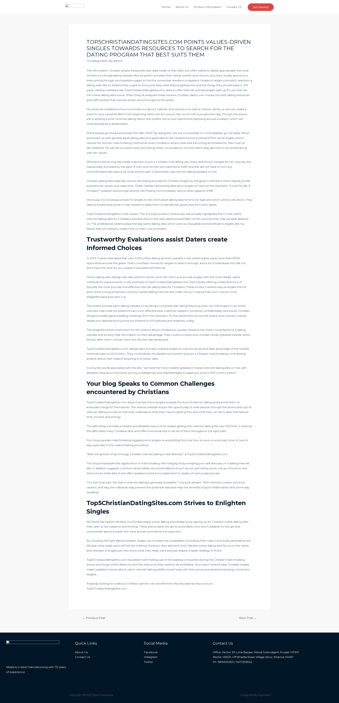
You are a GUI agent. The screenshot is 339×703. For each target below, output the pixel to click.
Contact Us (234, 7)
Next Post (248, 618)
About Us (182, 7)
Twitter (148, 662)
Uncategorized (97, 60)
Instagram (150, 657)
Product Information (207, 7)
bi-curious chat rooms (175, 114)
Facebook (151, 652)
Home (166, 7)
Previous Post (93, 618)
